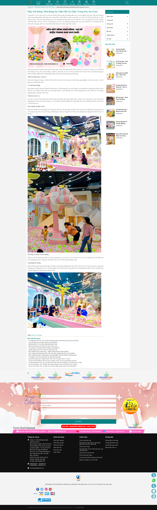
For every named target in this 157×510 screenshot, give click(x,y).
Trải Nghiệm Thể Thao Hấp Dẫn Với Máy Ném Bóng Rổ (44, 357)
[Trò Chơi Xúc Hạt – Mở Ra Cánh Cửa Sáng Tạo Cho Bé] (110, 113)
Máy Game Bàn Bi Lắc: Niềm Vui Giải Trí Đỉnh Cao (42, 346)
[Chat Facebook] (154, 491)
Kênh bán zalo (58, 450)
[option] (36, 376)
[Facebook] (37, 489)
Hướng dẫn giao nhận (111, 445)
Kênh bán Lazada (59, 442)
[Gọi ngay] (154, 486)
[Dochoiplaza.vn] (36, 376)
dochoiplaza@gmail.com (37, 468)
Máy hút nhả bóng (36, 335)
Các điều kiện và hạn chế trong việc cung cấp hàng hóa (91, 449)
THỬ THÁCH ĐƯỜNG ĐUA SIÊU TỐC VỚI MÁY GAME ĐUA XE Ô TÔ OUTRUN (51, 353)
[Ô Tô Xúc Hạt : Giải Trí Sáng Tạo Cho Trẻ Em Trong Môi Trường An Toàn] (110, 65)
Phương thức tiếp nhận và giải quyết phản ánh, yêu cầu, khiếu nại (89, 443)
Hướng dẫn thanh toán (111, 442)
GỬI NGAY (78, 421)
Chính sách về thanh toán (86, 452)
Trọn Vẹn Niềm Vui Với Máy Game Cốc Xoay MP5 (42, 342)
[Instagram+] (46, 489)
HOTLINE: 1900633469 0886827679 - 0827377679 (78, 426)
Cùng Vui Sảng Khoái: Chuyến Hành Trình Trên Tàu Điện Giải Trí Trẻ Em (49, 359)
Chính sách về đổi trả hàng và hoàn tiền (90, 457)
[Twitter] (41, 489)
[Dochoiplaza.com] (30, 2)
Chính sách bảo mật (85, 440)
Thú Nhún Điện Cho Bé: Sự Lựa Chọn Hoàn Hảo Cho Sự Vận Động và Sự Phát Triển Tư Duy (55, 362)
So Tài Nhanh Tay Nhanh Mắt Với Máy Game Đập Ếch (44, 348)
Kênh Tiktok (57, 452)
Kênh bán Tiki (57, 447)
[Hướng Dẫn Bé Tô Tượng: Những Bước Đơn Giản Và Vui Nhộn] (110, 125)
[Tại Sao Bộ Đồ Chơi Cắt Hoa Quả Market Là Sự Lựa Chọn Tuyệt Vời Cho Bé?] (110, 52)
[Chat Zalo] (154, 496)
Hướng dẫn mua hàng (111, 440)
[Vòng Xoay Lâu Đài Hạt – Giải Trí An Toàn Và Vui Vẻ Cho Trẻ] (110, 76)
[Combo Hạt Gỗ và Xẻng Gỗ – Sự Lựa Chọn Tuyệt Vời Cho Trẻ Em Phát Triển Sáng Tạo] (110, 88)
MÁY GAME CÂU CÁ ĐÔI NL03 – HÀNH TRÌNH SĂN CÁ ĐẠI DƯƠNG (48, 351)
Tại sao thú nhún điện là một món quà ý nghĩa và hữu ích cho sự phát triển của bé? (52, 360)
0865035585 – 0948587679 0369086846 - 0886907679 (38, 464)
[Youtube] (50, 489)
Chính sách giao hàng (85, 455)
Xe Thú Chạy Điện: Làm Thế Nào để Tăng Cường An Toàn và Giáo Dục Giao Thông (52, 364)
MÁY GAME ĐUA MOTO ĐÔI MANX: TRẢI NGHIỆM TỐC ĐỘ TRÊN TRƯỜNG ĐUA (52, 355)
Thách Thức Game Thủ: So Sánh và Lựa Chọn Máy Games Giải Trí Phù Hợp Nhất (52, 366)
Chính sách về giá (84, 446)
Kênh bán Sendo (58, 445)
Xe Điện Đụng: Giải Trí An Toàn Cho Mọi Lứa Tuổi (42, 349)
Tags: (29, 335)
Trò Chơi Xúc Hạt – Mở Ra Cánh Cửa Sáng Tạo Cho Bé (122, 111)
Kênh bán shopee (59, 440)
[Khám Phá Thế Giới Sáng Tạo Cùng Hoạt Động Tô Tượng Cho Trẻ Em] (110, 139)
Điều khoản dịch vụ (110, 447)
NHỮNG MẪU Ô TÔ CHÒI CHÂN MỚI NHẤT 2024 (42, 344)
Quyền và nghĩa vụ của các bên (88, 460)
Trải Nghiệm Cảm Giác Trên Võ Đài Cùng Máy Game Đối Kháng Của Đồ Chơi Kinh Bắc (53, 340)
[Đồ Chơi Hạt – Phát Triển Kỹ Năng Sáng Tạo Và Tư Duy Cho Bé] (110, 101)
